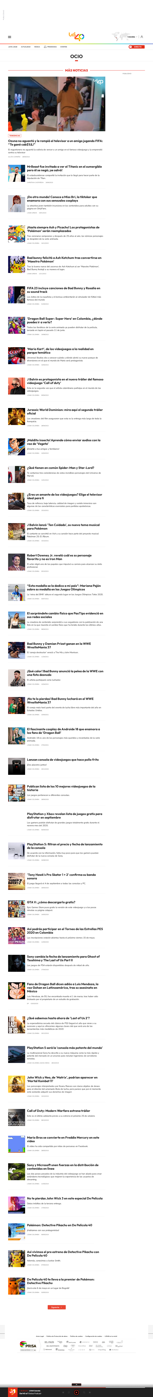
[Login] (142, 37)
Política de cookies (76, 1336)
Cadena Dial (91, 1345)
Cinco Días (81, 1345)
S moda (91, 1348)
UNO (66, 1345)
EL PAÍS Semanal (99, 1345)
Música (37, 47)
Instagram (72, 1320)
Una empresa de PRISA (28, 1344)
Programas (52, 47)
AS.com (102, 1342)
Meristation (113, 1348)
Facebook (86, 1320)
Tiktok (67, 1320)
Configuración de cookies (93, 1336)
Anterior (63, 1392)
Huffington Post (52, 1345)
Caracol (119, 1342)
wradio (72, 1345)
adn (110, 1342)
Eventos (63, 47)
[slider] (76, 1387)
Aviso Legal (40, 1336)
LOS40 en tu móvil (111, 1336)
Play (76, 1392)
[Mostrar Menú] (11, 37)
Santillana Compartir (84, 1342)
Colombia (131, 37)
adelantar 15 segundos (84, 1392)
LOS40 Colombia (76, 37)
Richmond (47, 1348)
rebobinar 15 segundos (68, 1392)
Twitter (81, 1320)
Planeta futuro (108, 1345)
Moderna (59, 1348)
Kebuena (117, 1345)
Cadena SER (94, 1342)
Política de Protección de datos (57, 1336)
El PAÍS (49, 1342)
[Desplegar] (76, 1384)
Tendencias (14, 136)
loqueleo (102, 1348)
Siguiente (55, 1307)
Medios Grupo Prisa (27, 1350)
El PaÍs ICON (81, 1348)
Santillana (72, 1342)
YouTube (76, 1320)
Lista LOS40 (12, 47)
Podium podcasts (71, 1348)
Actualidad (25, 47)
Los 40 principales (60, 1342)
